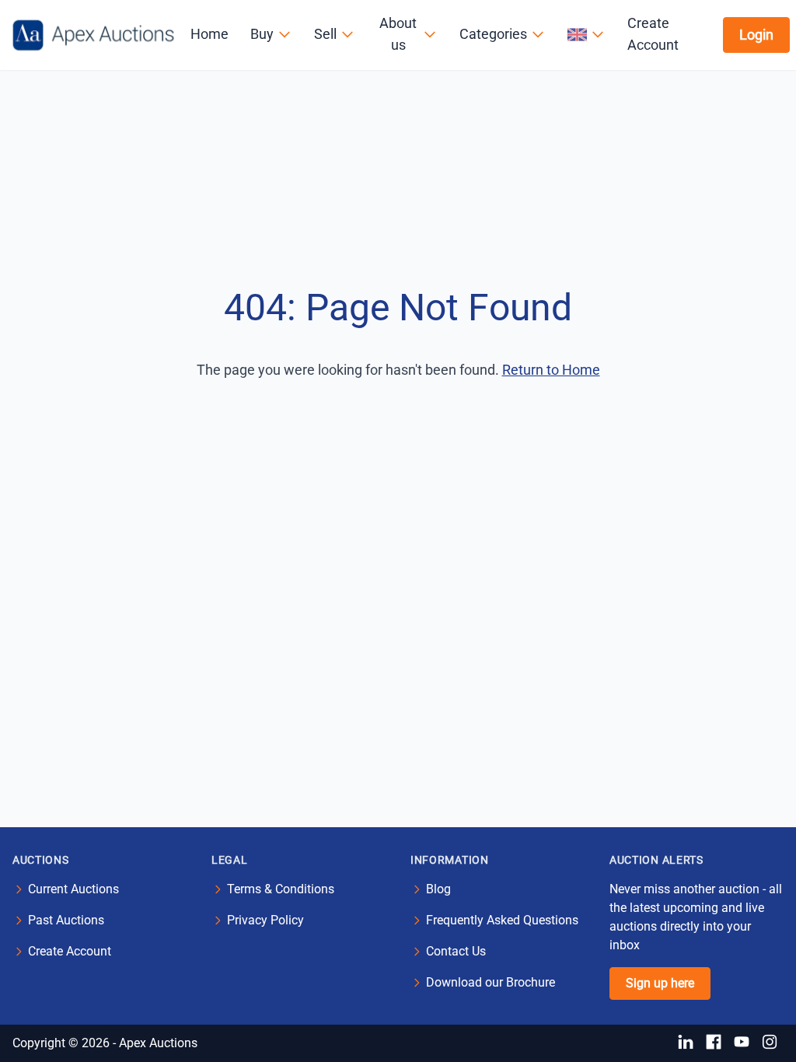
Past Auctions (66, 920)
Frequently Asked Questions (502, 920)
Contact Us (456, 951)
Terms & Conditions (280, 889)
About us (398, 34)
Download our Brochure (490, 982)
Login (756, 34)
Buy (262, 34)
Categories (493, 34)
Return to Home (551, 370)
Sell (325, 34)
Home (209, 34)
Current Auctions (73, 889)
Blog (438, 889)
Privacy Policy (265, 920)
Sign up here (660, 983)
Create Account (653, 34)
